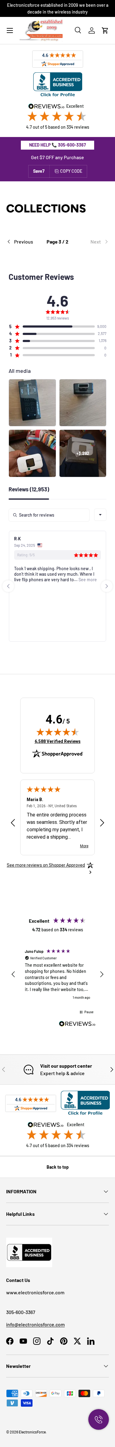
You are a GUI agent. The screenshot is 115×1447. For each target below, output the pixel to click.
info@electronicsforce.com (35, 1324)
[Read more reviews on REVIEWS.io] (77, 1024)
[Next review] (102, 823)
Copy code (71, 171)
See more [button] (87, 579)
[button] (105, 30)
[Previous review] (13, 823)
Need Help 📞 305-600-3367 (57, 144)
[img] (57, 732)
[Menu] (10, 30)
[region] (57, 974)
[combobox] (100, 515)
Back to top (58, 1167)
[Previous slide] (8, 586)
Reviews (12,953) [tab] (29, 489)
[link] (92, 241)
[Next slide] (107, 586)
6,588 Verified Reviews (58, 741)
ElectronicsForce (32, 1432)
